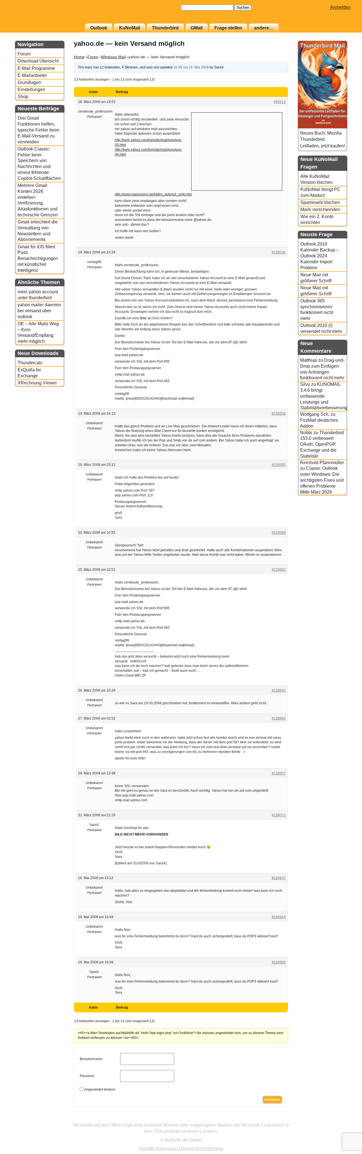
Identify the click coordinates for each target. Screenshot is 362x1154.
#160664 (279, 917)
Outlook (98, 27)
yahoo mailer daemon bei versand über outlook (39, 310)
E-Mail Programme (36, 68)
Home (79, 57)
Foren (92, 57)
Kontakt (146, 1148)
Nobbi (306, 432)
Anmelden (340, 7)
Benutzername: (91, 1059)
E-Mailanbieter (32, 75)
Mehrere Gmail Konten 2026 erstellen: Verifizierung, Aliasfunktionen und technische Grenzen (38, 200)
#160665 (279, 962)
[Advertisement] (236, 150)
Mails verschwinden (320, 209)
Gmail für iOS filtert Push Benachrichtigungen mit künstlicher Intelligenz (38, 258)
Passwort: (87, 1076)
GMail (196, 27)
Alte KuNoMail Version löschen (316, 179)
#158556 (279, 413)
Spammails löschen (320, 202)
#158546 (279, 252)
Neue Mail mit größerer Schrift (315, 277)
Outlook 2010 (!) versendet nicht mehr (321, 328)
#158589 (279, 533)
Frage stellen (228, 27)
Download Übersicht (38, 61)
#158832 (279, 570)
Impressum (167, 1148)
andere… (263, 27)
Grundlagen (29, 82)
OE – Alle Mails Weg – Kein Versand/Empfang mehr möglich (38, 332)
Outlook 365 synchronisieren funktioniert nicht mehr (316, 309)
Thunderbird (165, 27)
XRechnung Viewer (37, 382)
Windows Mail (113, 57)
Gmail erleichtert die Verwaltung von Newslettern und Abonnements (38, 230)
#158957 (279, 773)
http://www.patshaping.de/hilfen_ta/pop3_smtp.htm (153, 194)
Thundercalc (30, 362)
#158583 (279, 465)
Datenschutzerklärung (201, 1148)
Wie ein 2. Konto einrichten (316, 219)
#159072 (279, 815)
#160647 (279, 878)
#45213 (280, 102)
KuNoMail (129, 27)
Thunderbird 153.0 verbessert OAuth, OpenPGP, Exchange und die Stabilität (322, 444)
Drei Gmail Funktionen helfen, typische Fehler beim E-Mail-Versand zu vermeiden (38, 130)
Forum (24, 53)
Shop (23, 96)
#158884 (279, 718)
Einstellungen (31, 89)
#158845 (279, 690)
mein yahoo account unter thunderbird (38, 294)
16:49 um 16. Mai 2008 (191, 67)
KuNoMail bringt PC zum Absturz (320, 192)
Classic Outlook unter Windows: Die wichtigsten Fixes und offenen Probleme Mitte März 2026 (322, 480)
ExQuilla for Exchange (29, 372)
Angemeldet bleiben (99, 1089)
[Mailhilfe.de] (46, 14)
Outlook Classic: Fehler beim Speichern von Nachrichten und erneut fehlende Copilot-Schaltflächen (39, 164)
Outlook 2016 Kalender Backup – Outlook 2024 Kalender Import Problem (319, 256)
